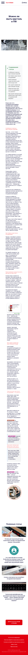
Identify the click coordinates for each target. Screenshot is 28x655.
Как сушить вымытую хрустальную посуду (14, 85)
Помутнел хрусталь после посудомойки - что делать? (14, 90)
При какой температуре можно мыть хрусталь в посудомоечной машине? (14, 96)
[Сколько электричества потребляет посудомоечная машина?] (14, 570)
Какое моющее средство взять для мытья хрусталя (13, 81)
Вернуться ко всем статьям (14, 622)
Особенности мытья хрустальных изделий (14, 72)
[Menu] (3, 2)
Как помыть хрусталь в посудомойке (14, 76)
